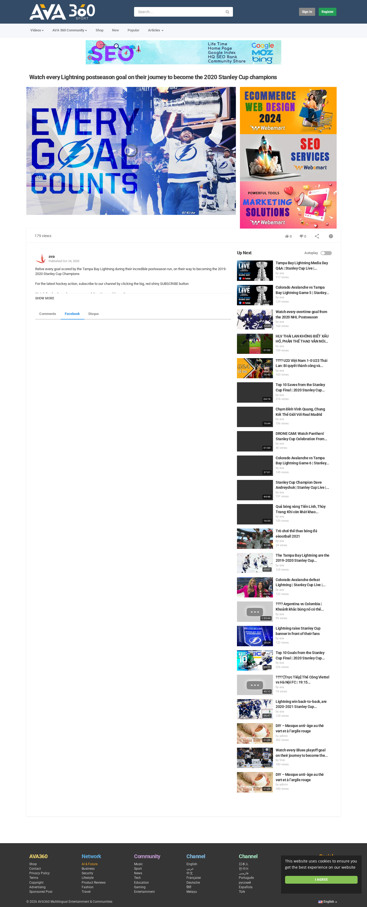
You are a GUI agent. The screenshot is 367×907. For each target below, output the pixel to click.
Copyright (36, 882)
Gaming (140, 887)
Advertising (37, 887)
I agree (321, 879)
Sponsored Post (40, 892)
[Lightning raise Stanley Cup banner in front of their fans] (255, 636)
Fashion (87, 887)
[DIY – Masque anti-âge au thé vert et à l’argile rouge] (255, 733)
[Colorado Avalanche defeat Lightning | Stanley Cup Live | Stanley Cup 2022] (255, 587)
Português (246, 878)
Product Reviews (94, 882)
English (191, 864)
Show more (44, 298)
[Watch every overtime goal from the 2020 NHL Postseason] (255, 319)
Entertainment (144, 892)
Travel (86, 892)
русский (245, 882)
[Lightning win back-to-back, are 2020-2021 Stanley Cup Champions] (255, 709)
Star (282, 760)
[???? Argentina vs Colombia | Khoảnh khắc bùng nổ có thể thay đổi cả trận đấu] (255, 611)
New (115, 30)
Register (327, 12)
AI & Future (90, 864)
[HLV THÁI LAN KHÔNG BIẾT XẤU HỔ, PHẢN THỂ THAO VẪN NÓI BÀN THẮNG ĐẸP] (255, 344)
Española (246, 887)
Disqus (93, 314)
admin (283, 736)
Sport (138, 869)
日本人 (244, 864)
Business (88, 869)
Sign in (307, 12)
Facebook (72, 314)
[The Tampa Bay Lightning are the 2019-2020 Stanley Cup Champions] (255, 563)
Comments (47, 314)
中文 (189, 873)
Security (87, 873)
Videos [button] (35, 30)
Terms (33, 878)
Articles (154, 30)
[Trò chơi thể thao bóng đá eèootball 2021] (255, 538)
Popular (133, 30)
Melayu (191, 892)
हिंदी (188, 887)
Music (138, 864)
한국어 (244, 869)
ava (52, 256)
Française (193, 878)
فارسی (244, 873)
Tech (137, 878)
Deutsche (193, 882)
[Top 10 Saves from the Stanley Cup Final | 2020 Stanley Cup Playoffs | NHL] (255, 392)
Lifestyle (87, 878)
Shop (99, 30)
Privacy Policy (39, 873)
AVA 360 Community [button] (68, 30)
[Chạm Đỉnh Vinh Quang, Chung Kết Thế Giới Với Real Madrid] (255, 417)
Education (141, 882)
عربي (190, 869)
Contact (35, 869)
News (138, 873)
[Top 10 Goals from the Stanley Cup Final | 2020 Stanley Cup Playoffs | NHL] (255, 660)
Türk (242, 892)
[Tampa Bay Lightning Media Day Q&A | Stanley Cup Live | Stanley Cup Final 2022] (255, 270)
